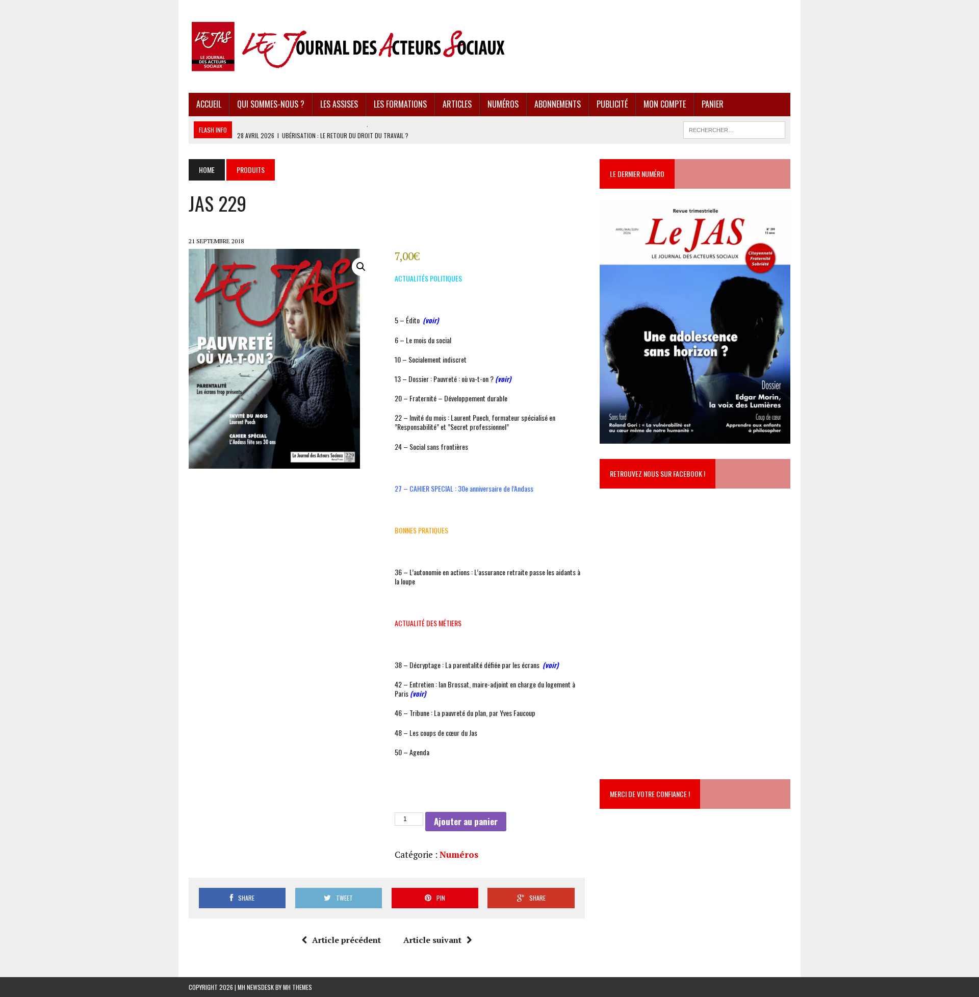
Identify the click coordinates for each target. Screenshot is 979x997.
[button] (361, 267)
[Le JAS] (489, 46)
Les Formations (400, 104)
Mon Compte (664, 104)
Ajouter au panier (466, 821)
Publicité (612, 104)
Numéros (503, 104)
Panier (713, 104)
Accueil (208, 104)
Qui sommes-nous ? (270, 104)
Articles (457, 104)
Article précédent (346, 939)
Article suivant (432, 939)
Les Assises (339, 104)
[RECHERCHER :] (734, 128)
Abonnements (557, 104)
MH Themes (297, 987)
